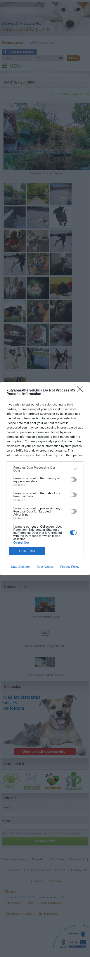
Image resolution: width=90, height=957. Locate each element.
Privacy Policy (69, 566)
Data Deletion (20, 566)
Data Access (45, 566)
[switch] (73, 479)
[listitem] (45, 469)
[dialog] (45, 478)
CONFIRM (27, 551)
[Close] (81, 390)
